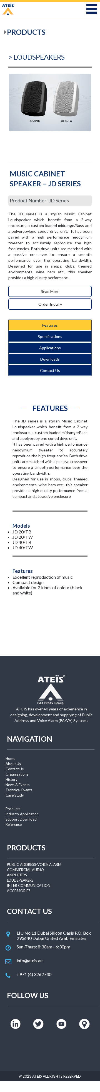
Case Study (15, 795)
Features (50, 325)
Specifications (50, 336)
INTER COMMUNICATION (28, 885)
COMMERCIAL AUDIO (25, 870)
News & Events (17, 784)
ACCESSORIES (19, 891)
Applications (50, 347)
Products (13, 809)
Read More (50, 291)
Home (10, 758)
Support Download (21, 819)
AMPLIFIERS (17, 875)
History (12, 779)
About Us (13, 764)
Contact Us (50, 370)
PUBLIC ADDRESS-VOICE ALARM (34, 864)
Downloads (50, 359)
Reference (14, 824)
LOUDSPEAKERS (20, 880)
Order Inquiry (50, 304)
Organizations (17, 774)
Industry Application (22, 814)
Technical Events (19, 790)
